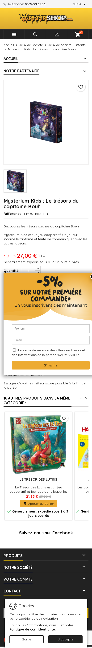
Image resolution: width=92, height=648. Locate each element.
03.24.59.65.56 (35, 4)
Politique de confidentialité (32, 629)
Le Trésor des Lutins (38, 479)
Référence (12, 214)
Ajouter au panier (38, 503)
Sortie (26, 639)
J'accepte (65, 639)
